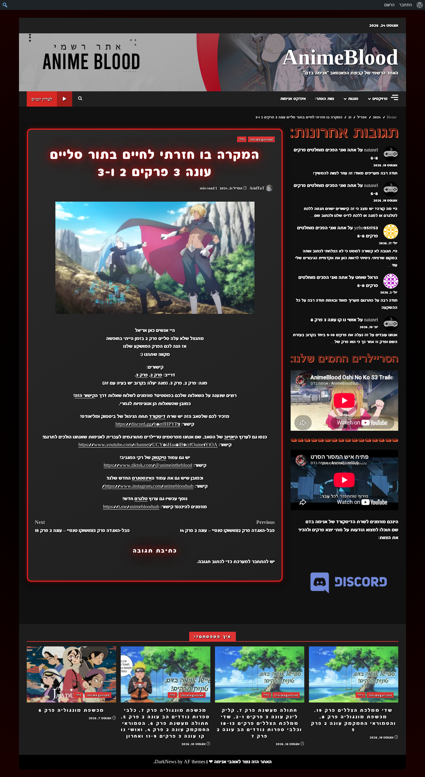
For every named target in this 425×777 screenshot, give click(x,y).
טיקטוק (159, 457)
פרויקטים (380, 99)
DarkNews (165, 761)
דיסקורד (157, 416)
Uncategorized (261, 139)
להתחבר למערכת (251, 561)
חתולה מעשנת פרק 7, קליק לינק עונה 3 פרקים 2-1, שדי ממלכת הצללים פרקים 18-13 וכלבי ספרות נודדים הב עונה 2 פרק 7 (259, 674)
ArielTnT (257, 188)
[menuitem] (419, 5)
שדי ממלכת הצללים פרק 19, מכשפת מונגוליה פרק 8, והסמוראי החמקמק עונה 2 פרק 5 (353, 674)
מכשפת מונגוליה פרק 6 (71, 674)
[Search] (80, 99)
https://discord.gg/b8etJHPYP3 (147, 424)
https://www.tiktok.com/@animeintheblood (148, 465)
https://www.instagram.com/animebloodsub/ (148, 486)
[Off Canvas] (394, 97)
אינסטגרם (142, 478)
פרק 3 (142, 374)
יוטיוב (229, 436)
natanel (371, 149)
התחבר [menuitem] (405, 4)
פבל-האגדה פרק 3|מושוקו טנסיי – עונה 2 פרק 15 (82, 526)
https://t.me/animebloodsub (131, 506)
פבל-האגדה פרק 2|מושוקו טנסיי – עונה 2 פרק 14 (227, 526)
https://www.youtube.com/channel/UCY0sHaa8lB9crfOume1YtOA (147, 444)
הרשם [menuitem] (389, 4)
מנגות (353, 99)
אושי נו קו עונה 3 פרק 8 (333, 319)
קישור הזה (85, 395)
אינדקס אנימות (293, 99)
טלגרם (140, 498)
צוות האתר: (324, 99)
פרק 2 (156, 374)
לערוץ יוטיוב (41, 99)
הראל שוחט (366, 277)
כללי (242, 139)
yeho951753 (366, 227)
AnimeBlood (340, 58)
